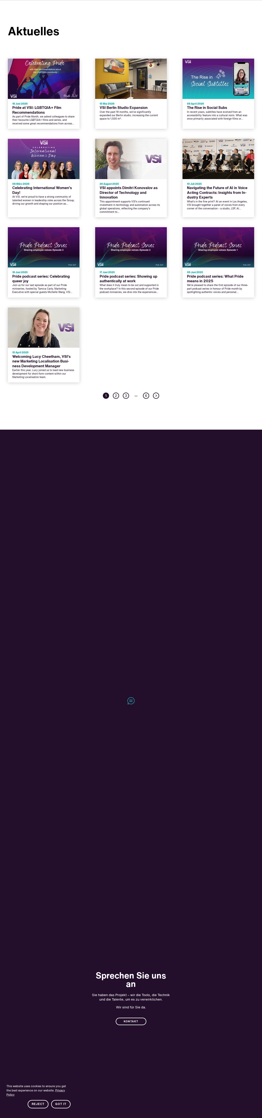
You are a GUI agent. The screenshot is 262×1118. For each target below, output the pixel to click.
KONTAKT (131, 1021)
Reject (38, 1104)
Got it (60, 1104)
